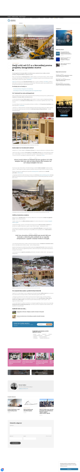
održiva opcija (20, 172)
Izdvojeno (24, 371)
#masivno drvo (47, 335)
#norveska (35, 336)
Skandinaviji (29, 79)
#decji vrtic (44, 334)
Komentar (12, 425)
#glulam (50, 334)
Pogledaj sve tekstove (23, 388)
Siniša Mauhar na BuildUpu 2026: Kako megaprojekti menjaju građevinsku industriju (64, 41)
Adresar (20, 23)
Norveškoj (46, 81)
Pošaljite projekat (15, 16)
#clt (39, 334)
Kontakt (9, 16)
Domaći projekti (18, 371)
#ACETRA (34, 334)
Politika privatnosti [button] (63, 466)
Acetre (43, 155)
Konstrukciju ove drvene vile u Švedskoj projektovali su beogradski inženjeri (27, 90)
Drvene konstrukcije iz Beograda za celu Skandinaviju (23, 88)
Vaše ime (11, 436)
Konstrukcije (15, 63)
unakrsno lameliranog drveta (44, 174)
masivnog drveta (35, 171)
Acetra (31, 78)
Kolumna (45, 371)
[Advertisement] (21, 338)
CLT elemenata (21, 105)
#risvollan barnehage (43, 336)
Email (25, 436)
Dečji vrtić (14, 81)
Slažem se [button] (69, 469)
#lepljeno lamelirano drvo (37, 335)
